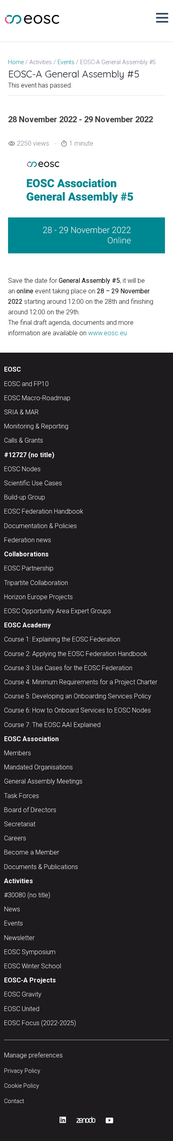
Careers (15, 838)
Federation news (27, 540)
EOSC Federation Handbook (43, 511)
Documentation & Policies (40, 526)
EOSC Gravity (22, 994)
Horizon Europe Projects (38, 597)
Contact (14, 1101)
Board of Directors (30, 810)
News (12, 909)
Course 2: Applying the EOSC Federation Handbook (75, 654)
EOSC (12, 369)
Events (13, 923)
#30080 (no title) (27, 895)
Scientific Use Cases (33, 483)
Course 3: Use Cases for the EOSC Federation (68, 668)
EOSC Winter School (32, 966)
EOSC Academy (27, 625)
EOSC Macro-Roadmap (37, 398)
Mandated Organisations (38, 767)
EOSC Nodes (22, 469)
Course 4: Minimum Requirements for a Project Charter (80, 682)
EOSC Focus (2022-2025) (40, 1023)
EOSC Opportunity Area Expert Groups (57, 611)
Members (17, 753)
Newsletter (19, 938)
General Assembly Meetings (43, 781)
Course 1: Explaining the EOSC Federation (62, 639)
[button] (162, 18)
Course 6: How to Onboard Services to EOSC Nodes (77, 710)
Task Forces (21, 796)
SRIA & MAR (21, 412)
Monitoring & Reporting (36, 426)
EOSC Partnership (29, 568)
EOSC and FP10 (26, 384)
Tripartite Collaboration (36, 583)
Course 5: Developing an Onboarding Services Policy (77, 696)
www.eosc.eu (107, 333)
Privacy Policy (22, 1071)
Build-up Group (24, 497)
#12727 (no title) (29, 455)
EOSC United (21, 1009)
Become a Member (31, 852)
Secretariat (19, 824)
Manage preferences (33, 1055)
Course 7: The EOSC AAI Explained (52, 725)
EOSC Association (31, 739)
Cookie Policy (21, 1085)
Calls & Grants (23, 440)
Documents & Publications (41, 867)
